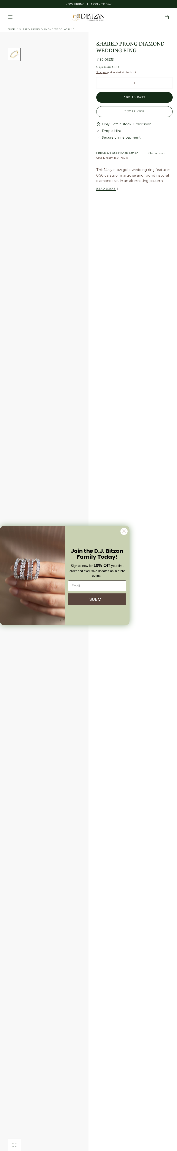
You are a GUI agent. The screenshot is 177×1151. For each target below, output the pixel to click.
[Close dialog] (124, 531)
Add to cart (134, 97)
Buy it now (134, 111)
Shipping (102, 72)
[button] (10, 17)
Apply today (101, 4)
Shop (11, 29)
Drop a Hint (111, 131)
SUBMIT (97, 599)
